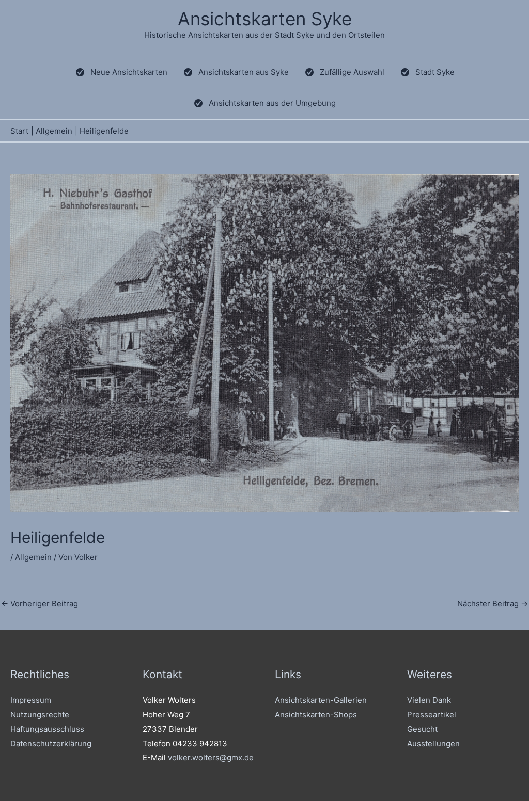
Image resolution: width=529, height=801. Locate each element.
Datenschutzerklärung (50, 743)
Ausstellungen (433, 743)
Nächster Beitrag (492, 603)
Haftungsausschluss (47, 729)
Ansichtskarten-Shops (316, 714)
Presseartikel (431, 714)
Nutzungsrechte (39, 714)
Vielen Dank (429, 700)
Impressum (30, 700)
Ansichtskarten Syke (265, 18)
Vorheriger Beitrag (39, 603)
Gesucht (422, 729)
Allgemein (33, 557)
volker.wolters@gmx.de (211, 757)
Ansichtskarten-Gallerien (321, 700)
